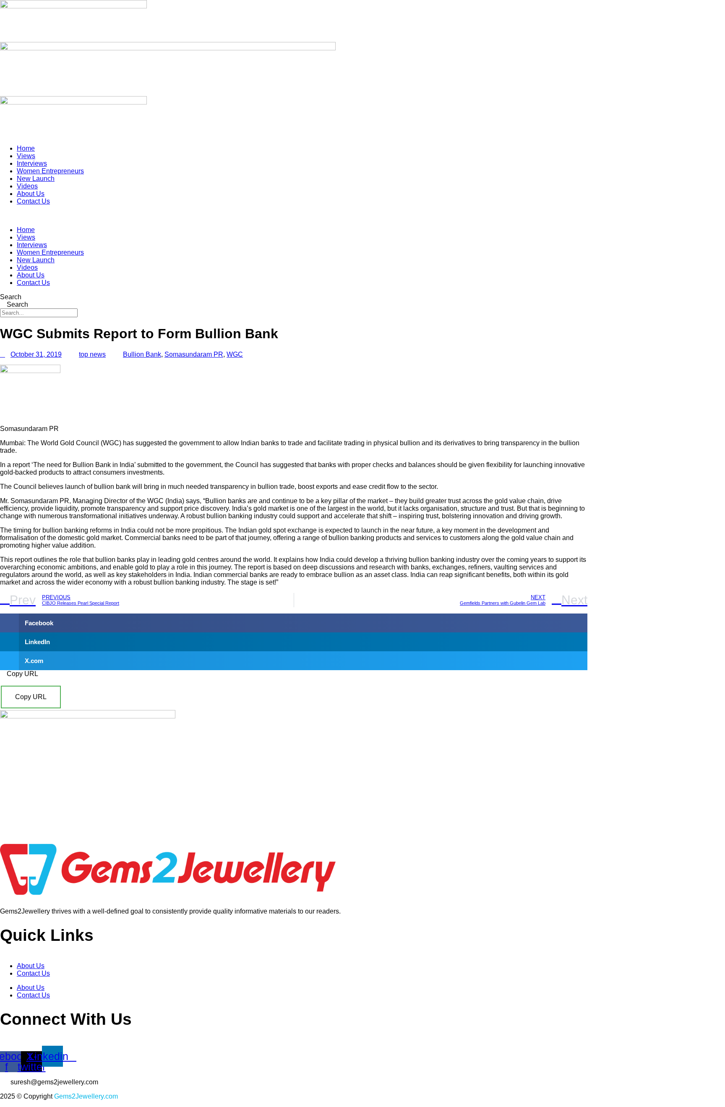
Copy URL (31, 696)
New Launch (36, 178)
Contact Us (33, 201)
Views (26, 155)
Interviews (32, 163)
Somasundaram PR (193, 354)
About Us (30, 193)
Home (26, 148)
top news (92, 354)
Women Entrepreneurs (50, 171)
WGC (235, 354)
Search (10, 296)
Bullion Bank (142, 354)
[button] (293, 215)
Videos (27, 186)
